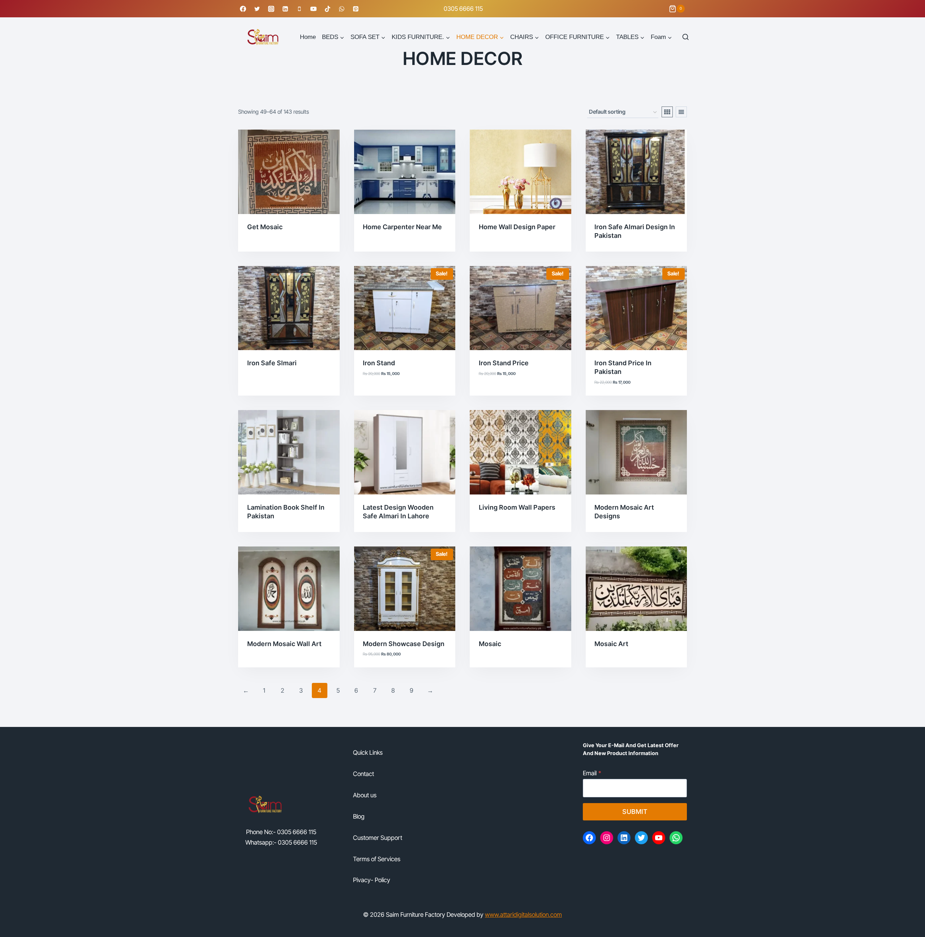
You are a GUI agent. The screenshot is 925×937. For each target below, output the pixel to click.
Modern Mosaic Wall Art (284, 644)
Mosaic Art (611, 644)
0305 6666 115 (463, 8)
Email (592, 773)
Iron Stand (379, 363)
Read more (262, 249)
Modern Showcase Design (403, 644)
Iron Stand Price (504, 363)
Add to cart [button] (381, 393)
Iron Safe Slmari (272, 363)
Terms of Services (376, 859)
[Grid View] (667, 111)
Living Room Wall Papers (517, 507)
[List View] (681, 111)
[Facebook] (243, 9)
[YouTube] (313, 9)
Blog (359, 816)
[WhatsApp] (342, 9)
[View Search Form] (685, 37)
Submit (635, 811)
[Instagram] (271, 9)
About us (365, 795)
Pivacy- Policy (371, 880)
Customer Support (377, 837)
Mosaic (490, 644)
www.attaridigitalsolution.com (523, 914)
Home (308, 37)
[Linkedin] (285, 9)
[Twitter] (257, 9)
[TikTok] (328, 9)
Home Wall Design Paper (517, 227)
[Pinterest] (356, 9)
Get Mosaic (265, 227)
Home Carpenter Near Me (402, 227)
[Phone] (299, 9)
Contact (363, 773)
